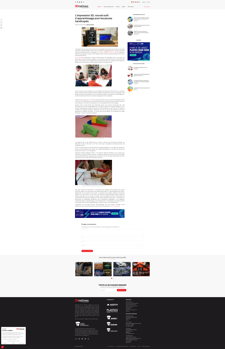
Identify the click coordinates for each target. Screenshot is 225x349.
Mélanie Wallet (90, 24)
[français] (137, 2)
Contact (148, 2)
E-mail (82, 241)
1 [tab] (111, 278)
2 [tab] (113, 278)
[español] (135, 2)
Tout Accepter (21, 343)
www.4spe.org (85, 335)
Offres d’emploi (131, 6)
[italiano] (139, 2)
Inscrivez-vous (121, 290)
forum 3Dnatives (115, 206)
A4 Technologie (79, 57)
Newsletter (128, 308)
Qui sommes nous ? (111, 346)
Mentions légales (133, 346)
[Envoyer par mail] (1, 25)
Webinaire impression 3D (131, 309)
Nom (82, 237)
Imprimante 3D (129, 302)
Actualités (99, 6)
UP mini (90, 99)
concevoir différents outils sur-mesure (108, 52)
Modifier (13, 343)
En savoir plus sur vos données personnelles (9, 339)
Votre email (102, 290)
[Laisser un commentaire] (1, 28)
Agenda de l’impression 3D (131, 305)
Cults (86, 150)
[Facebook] (1, 20)
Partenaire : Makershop (146, 346)
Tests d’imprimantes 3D (131, 304)
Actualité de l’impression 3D (84, 11)
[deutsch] (131, 2)
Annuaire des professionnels (132, 303)
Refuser (5, 343)
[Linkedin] (1, 22)
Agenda (123, 6)
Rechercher (147, 6)
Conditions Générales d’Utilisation (122, 346)
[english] (133, 2)
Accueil (76, 11)
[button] (2, 347)
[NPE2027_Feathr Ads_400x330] (139, 51)
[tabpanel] (83, 269)
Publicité (143, 2)
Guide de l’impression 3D (108, 6)
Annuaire (117, 6)
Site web (82, 245)
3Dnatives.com (87, 319)
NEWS (92, 11)
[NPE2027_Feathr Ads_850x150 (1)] (100, 213)
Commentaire (84, 228)
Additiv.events (95, 319)
